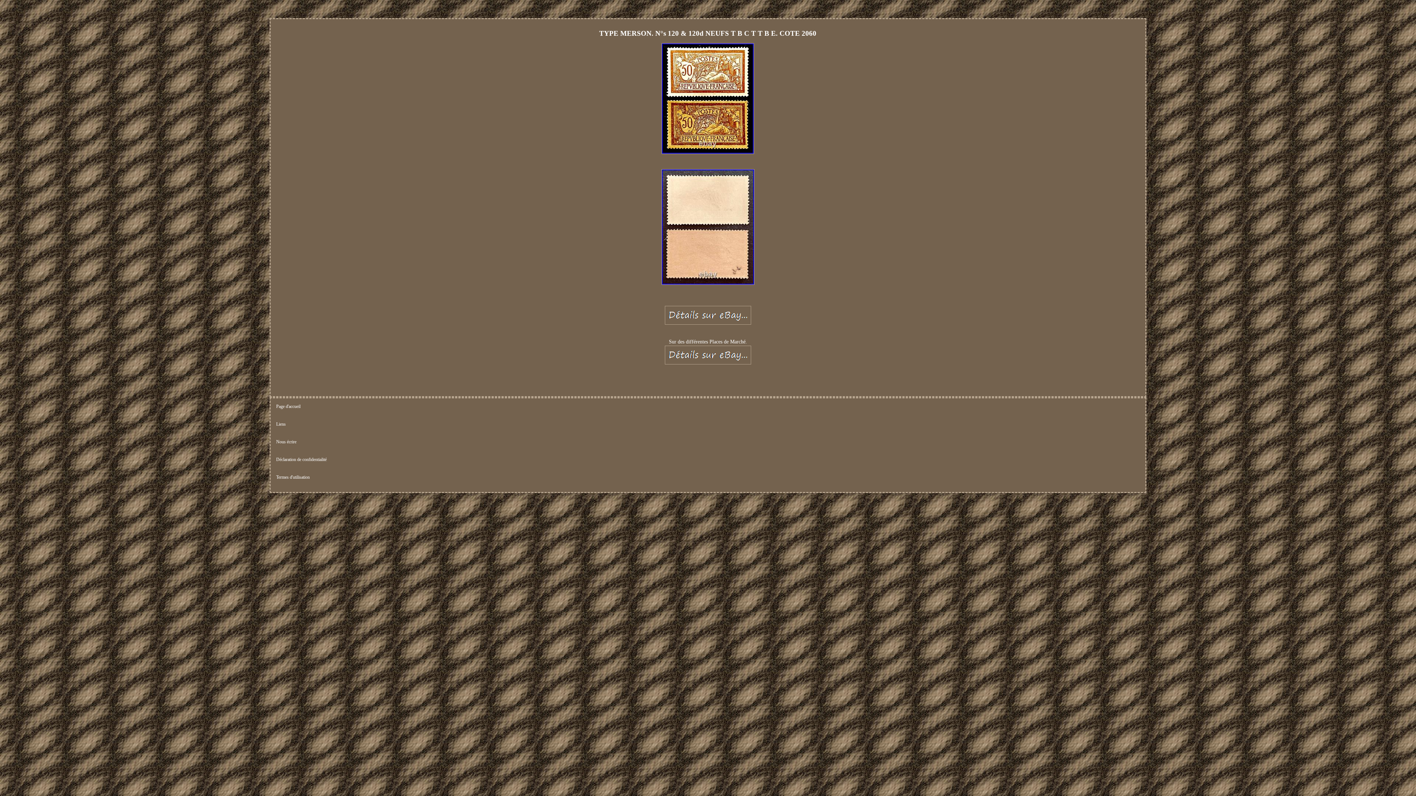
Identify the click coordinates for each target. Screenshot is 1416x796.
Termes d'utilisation (293, 477)
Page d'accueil (288, 406)
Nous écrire (286, 441)
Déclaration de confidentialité (301, 459)
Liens (281, 424)
